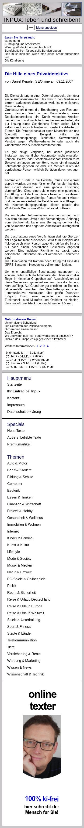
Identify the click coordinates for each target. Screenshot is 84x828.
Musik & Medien (19, 565)
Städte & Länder (19, 633)
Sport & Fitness (19, 627)
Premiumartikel (18, 444)
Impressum (16, 405)
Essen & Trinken (19, 497)
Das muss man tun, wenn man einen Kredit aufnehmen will (42, 55)
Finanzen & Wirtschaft (24, 504)
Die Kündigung (14, 60)
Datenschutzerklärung (24, 412)
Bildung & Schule (20, 477)
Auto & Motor (17, 463)
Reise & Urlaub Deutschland (28, 599)
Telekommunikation (22, 640)
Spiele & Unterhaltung (23, 620)
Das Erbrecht (13, 332)
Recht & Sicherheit (21, 592)
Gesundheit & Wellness (25, 518)
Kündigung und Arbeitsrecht (22, 44)
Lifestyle (13, 552)
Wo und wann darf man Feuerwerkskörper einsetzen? (39, 335)
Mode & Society (19, 558)
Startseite (14, 384)
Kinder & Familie (19, 538)
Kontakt (13, 398)
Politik (11, 586)
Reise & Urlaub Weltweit (25, 613)
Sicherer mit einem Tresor (21, 329)
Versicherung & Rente (24, 654)
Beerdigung (12, 40)
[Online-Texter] (42, 823)
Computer (14, 484)
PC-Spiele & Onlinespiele (26, 579)
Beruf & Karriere (19, 470)
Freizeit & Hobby (20, 511)
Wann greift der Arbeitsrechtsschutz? (28, 47)
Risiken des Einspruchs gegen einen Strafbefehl (35, 339)
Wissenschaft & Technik (25, 674)
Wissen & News (19, 667)
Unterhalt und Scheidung (21, 322)
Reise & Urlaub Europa (24, 606)
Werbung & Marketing (23, 661)
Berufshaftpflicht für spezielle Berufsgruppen (33, 50)
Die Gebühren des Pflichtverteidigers (28, 326)
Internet (13, 531)
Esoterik (13, 490)
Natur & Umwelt (19, 572)
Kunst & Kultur (18, 545)
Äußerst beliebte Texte (24, 437)
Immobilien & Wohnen (24, 524)
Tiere (11, 647)
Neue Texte (15, 431)
